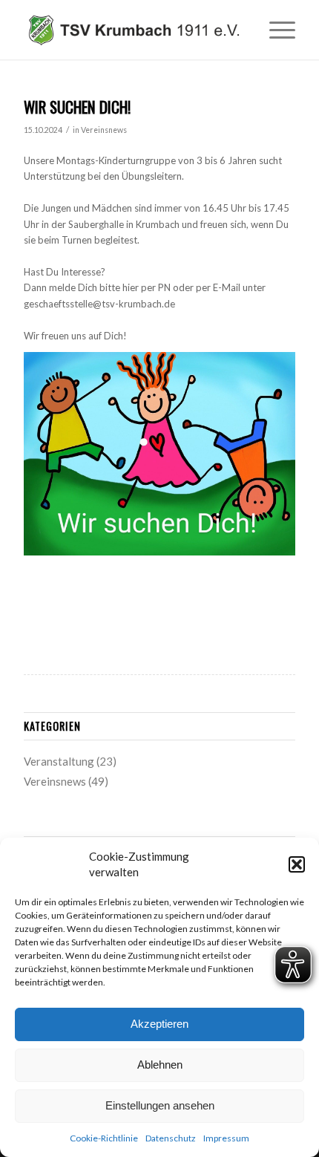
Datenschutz (170, 1138)
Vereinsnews (104, 130)
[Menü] (274, 29)
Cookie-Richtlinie (104, 1138)
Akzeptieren (159, 1023)
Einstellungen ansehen (159, 1105)
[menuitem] (274, 29)
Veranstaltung (59, 761)
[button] (296, 864)
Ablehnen (159, 1064)
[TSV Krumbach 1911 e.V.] (132, 29)
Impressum (226, 1138)
